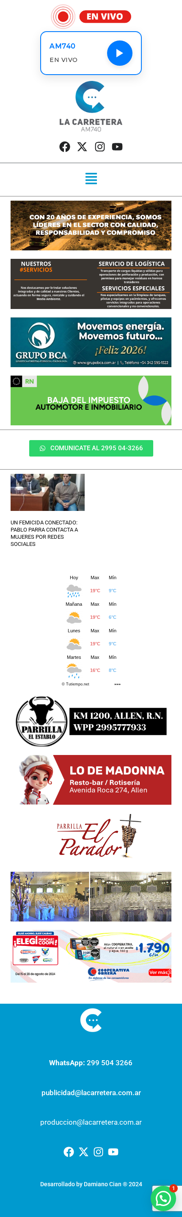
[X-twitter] (82, 146)
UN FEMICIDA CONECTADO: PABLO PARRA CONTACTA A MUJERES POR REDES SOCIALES (44, 533)
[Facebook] (64, 146)
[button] (91, 179)
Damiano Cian (102, 1184)
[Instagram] (100, 146)
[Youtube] (117, 146)
